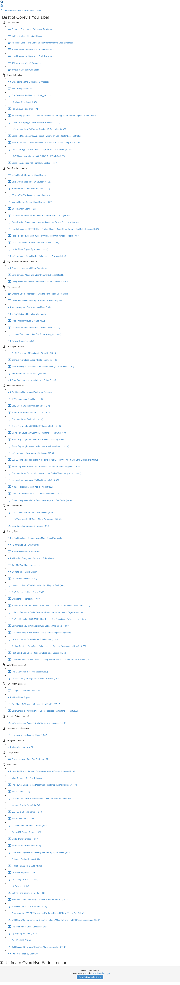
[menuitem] (1, 6)
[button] (1, 2)
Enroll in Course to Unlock (90, 977)
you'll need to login (101, 973)
